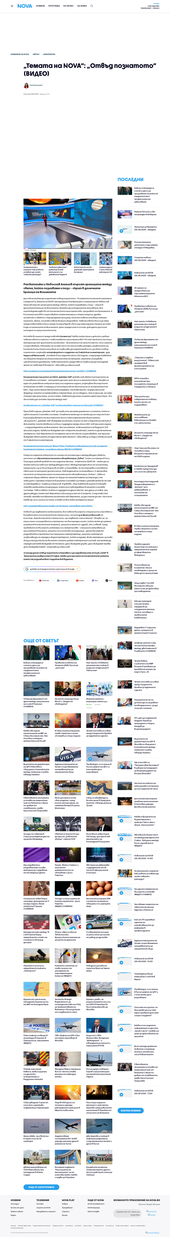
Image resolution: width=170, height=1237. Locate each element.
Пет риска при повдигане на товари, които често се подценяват (145, 400)
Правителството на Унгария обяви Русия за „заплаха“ (66, 665)
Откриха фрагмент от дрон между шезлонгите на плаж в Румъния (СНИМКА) (36, 703)
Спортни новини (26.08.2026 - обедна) (145, 258)
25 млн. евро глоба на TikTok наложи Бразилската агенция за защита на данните (67, 936)
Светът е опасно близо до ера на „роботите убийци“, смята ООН (67, 836)
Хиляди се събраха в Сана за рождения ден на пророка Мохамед (36, 836)
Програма (54, 6)
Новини (40, 6)
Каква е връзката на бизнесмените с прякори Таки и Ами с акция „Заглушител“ (145, 821)
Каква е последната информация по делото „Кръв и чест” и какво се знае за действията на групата (146, 1030)
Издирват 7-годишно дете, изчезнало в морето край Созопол (145, 630)
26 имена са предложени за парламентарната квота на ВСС (144, 292)
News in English (93, 1211)
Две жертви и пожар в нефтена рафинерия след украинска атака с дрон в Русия (99, 1140)
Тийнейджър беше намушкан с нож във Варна (144, 976)
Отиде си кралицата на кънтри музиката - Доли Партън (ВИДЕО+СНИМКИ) (67, 902)
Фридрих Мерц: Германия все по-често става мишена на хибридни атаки (68, 1073)
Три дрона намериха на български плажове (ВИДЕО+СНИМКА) (146, 892)
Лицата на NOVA (43, 1208)
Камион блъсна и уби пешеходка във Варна (145, 213)
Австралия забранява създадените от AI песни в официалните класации (97, 869)
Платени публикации (17, 1228)
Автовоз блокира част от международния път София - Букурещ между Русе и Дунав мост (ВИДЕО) (146, 840)
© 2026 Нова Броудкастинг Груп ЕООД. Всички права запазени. (29, 1232)
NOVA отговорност (96, 1204)
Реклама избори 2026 (24, 1225)
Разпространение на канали (41, 1225)
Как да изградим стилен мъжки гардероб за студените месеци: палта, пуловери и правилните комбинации (144, 609)
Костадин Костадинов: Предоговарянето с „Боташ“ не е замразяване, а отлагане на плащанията (146, 488)
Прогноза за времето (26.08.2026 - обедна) (145, 228)
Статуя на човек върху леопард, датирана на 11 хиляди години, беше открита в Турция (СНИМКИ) (36, 903)
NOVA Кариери (94, 1208)
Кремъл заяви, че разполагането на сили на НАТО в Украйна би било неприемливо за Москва (98, 1004)
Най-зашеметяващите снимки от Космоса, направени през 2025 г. (58, 506)
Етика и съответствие (138, 1225)
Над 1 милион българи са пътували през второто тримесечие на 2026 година (146, 452)
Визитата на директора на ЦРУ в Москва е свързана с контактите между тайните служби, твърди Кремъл (36, 769)
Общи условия (87, 1225)
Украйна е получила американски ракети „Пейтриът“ (34, 968)
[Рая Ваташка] (26, 85)
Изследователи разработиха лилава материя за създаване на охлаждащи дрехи (35, 869)
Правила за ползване (122, 1225)
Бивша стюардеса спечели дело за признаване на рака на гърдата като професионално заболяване (35, 669)
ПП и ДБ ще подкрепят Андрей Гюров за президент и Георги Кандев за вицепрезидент (145, 723)
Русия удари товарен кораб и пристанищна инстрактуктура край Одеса (98, 1073)
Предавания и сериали (46, 1211)
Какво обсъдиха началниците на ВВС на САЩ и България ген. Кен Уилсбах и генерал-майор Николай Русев (35, 736)
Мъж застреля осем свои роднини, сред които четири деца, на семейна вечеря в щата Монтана (67, 803)
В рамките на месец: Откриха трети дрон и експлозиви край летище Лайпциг (99, 1171)
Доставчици (69, 1225)
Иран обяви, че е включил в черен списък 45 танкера (36, 1138)
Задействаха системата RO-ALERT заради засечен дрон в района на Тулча (66, 1140)
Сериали (65, 1211)
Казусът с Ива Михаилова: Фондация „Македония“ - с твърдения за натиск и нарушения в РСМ (98, 1040)
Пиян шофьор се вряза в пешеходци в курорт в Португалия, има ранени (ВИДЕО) (36, 1039)
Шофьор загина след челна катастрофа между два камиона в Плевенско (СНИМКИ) (145, 647)
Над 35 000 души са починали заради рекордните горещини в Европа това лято (67, 1106)
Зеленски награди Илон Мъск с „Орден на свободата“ (67, 701)
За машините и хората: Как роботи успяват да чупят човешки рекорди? (146, 875)
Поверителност (99, 1225)
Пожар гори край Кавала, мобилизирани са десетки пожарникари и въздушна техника (35, 1074)
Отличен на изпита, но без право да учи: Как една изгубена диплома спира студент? (146, 1011)
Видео (13, 1215)
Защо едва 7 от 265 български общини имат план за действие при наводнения (146, 587)
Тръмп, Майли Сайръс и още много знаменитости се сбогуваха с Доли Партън (67, 870)
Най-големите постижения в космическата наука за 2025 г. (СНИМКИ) (59, 371)
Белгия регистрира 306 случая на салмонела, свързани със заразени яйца (98, 902)
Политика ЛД (110, 1225)
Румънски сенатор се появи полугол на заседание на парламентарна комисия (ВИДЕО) (66, 971)
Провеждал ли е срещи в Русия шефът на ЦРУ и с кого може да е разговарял (98, 768)
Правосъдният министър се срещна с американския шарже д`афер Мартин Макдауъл (146, 549)
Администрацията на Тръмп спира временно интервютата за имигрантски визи (66, 768)
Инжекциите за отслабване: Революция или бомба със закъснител (145, 418)
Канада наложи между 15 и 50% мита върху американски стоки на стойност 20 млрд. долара (36, 937)
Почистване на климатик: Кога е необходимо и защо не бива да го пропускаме (146, 569)
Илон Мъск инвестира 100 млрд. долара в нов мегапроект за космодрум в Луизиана (98, 838)
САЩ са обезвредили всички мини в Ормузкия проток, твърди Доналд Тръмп (98, 801)
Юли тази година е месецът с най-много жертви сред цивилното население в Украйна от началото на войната (99, 1107)
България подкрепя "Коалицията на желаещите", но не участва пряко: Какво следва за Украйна (66, 1172)
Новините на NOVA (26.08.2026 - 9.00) (143, 856)
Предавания (67, 1208)
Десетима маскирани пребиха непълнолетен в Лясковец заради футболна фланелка (146, 802)
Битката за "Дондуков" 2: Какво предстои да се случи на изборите (146, 469)
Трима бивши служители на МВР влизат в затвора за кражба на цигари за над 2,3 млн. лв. (145, 666)
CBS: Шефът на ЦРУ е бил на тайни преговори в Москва (67, 1038)
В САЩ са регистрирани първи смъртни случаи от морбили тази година (67, 733)
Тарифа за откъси (57, 1225)
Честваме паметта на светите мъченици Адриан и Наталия (146, 907)
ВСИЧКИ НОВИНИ (131, 1110)
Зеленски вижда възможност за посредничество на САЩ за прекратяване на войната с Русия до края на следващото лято (68, 1005)
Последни (15, 1204)
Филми (64, 1215)
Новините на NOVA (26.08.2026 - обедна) (145, 274)
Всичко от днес (17, 1208)
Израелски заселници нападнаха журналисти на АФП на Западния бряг (35, 1001)
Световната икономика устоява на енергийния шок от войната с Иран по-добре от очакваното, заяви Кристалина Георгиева (36, 804)
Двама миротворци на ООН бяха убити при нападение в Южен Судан (35, 1171)
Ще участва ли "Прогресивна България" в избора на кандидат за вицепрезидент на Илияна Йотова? (146, 767)
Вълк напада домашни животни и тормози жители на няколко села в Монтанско (145, 1050)
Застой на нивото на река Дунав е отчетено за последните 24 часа (146, 786)
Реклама (13, 1225)
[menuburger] (12, 6)
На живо (82, 6)
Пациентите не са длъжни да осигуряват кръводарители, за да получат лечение (146, 704)
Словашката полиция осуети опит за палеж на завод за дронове (98, 934)
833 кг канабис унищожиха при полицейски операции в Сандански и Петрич (146, 382)
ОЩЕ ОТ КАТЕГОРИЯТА (41, 1187)
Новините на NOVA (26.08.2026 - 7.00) (143, 1092)
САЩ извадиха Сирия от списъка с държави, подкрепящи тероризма (36, 1105)
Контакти (78, 1225)
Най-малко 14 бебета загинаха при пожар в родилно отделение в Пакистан (97, 666)
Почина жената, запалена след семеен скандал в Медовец (146, 245)
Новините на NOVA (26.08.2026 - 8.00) (143, 959)
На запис (68, 6)
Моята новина (17, 1211)
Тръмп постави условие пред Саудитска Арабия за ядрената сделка (99, 733)
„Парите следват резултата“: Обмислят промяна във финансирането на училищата (146, 363)
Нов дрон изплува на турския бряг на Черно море (98, 968)
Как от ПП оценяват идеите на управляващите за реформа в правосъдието (144, 925)
